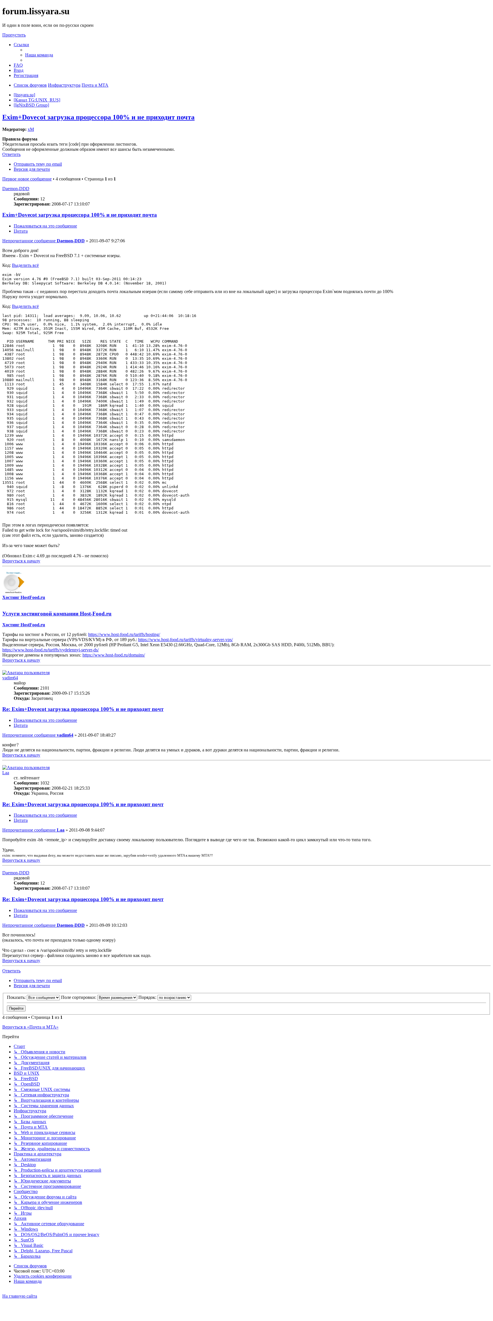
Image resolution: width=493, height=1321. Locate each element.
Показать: (17, 997)
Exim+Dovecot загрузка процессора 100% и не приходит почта (98, 117)
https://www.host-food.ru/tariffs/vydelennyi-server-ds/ (50, 649)
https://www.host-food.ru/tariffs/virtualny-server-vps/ (185, 639)
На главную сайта (19, 1296)
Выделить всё (25, 265)
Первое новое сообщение (27, 178)
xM (31, 129)
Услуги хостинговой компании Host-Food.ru (57, 614)
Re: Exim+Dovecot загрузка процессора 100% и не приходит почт (82, 709)
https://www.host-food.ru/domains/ (113, 655)
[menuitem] (39, 54)
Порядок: (147, 997)
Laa (5, 772)
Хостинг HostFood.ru (23, 597)
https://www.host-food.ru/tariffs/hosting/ (124, 634)
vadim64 (10, 677)
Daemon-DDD (15, 188)
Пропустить (14, 34)
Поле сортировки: (79, 997)
